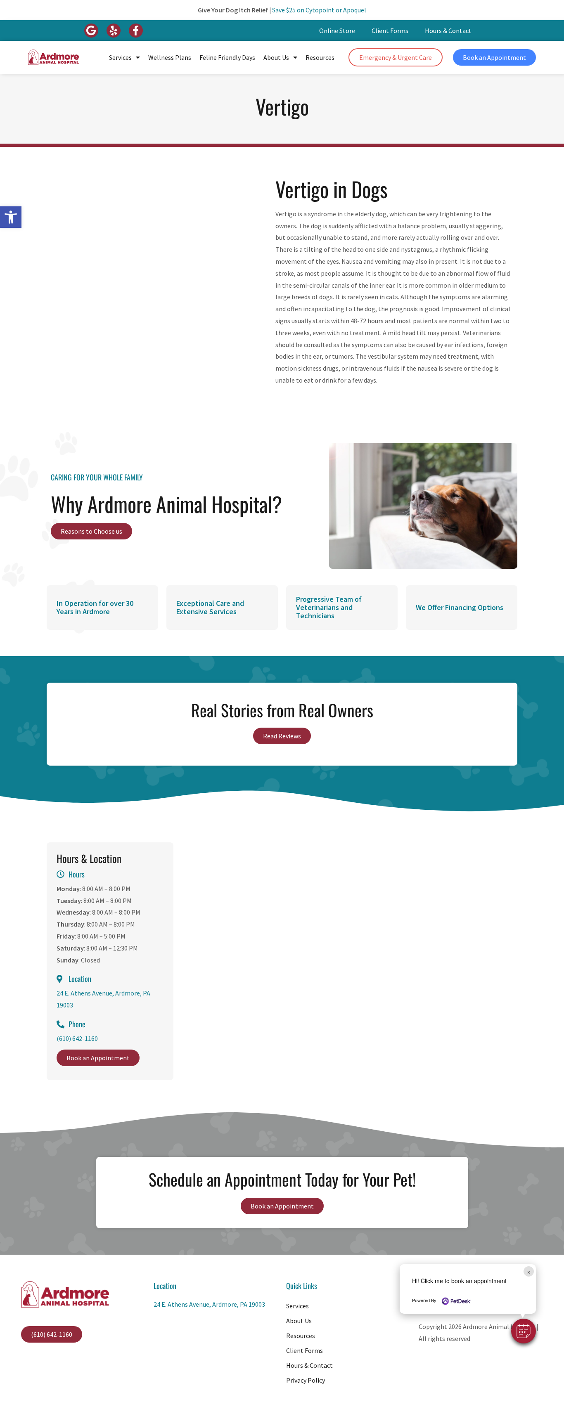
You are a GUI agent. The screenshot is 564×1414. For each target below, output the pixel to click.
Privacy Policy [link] (305, 1380)
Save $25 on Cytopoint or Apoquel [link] (319, 10)
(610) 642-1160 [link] (77, 1038)
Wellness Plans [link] (169, 57)
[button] (523, 1331)
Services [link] (120, 57)
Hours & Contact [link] (448, 30)
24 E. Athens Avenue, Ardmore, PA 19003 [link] (209, 1304)
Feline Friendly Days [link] (227, 57)
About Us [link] (276, 57)
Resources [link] (320, 57)
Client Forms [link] (390, 30)
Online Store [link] (337, 30)
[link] (10, 217)
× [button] (529, 1271)
